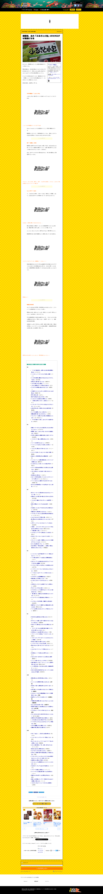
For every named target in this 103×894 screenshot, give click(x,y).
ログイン (78, 10)
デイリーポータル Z (27, 4)
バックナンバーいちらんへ (58, 871)
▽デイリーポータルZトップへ (42, 797)
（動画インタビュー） (53, 72)
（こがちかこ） (55, 65)
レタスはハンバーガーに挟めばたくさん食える (41, 532)
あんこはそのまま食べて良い (37, 704)
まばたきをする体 (56, 77)
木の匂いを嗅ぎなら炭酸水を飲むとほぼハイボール (42, 435)
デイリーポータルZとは (27, 9)
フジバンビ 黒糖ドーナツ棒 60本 (27, 823)
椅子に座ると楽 (34, 394)
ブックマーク (41, 792)
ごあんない (72, 10)
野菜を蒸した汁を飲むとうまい (38, 578)
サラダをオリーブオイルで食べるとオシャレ (40, 710)
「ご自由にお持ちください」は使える (39, 400)
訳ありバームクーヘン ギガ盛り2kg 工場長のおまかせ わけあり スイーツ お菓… (58, 824)
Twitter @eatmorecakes (52, 78)
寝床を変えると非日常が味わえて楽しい (39, 678)
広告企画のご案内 (44, 9)
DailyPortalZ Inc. (75, 890)
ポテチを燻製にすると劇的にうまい (39, 725)
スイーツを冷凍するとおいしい (38, 442)
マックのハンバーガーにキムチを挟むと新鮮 (40, 374)
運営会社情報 (24, 889)
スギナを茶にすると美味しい (37, 383)
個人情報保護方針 (32, 889)
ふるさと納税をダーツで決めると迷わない (40, 385)
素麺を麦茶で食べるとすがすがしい (39, 413)
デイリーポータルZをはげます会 (66, 10)
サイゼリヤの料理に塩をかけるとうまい (39, 387)
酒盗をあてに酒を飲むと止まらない (39, 511)
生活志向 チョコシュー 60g (47, 823)
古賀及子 (55, 64)
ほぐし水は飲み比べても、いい (38, 543)
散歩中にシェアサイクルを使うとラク (39, 697)
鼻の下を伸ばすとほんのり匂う (38, 396)
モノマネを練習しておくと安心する (39, 412)
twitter (75, 5)
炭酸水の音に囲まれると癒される (38, 727)
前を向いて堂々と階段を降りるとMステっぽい (41, 685)
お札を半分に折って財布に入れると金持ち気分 (41, 408)
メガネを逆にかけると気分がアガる (39, 719)
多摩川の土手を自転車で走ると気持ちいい (40, 717)
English (36, 9)
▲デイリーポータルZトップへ (26, 871)
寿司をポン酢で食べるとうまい (38, 381)
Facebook (78, 5)
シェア (35, 792)
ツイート (31, 792)
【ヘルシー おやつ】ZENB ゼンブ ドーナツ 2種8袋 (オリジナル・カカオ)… (37, 824)
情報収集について (40, 889)
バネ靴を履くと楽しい (36, 530)
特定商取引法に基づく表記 (50, 889)
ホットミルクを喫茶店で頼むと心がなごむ (40, 681)
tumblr (81, 5)
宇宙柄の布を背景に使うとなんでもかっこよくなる (42, 700)
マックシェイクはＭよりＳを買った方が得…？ (41, 444)
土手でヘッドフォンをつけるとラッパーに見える (41, 523)
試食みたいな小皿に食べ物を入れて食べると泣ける (42, 496)
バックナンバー (42, 868)
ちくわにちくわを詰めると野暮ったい (39, 398)
